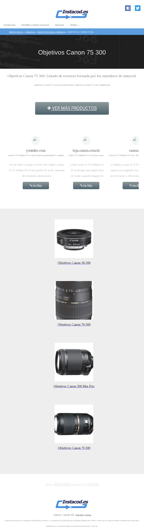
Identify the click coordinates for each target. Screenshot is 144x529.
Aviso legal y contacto (83, 515)
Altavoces (62, 483)
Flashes (93, 484)
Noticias (59, 25)
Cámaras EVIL (79, 484)
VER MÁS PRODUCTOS (74, 108)
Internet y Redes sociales (35, 25)
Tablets (49, 484)
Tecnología (9, 25)
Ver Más (37, 185)
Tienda (73, 25)
